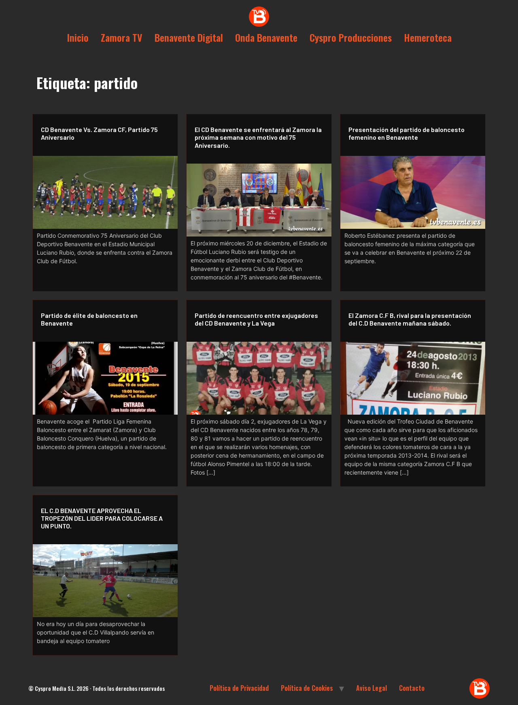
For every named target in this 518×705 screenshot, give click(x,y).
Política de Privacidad (239, 688)
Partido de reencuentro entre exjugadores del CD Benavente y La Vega (256, 319)
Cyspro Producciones (351, 37)
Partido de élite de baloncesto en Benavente (89, 319)
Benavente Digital (189, 37)
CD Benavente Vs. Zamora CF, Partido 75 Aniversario (99, 133)
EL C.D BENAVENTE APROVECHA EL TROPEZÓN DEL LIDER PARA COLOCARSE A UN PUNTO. (102, 518)
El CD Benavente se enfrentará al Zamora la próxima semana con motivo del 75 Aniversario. (258, 137)
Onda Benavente (266, 37)
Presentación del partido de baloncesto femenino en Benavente (406, 133)
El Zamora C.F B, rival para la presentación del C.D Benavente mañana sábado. (409, 319)
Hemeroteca (428, 37)
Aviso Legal (371, 688)
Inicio (78, 37)
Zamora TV (121, 37)
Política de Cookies (307, 688)
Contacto (412, 688)
